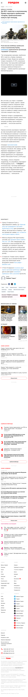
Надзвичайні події (5, 583)
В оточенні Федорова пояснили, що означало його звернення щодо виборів (13, 492)
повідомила (5, 49)
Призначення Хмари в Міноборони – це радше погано (13, 449)
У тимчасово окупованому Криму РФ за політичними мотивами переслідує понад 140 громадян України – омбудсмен (8, 317)
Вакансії (3, 632)
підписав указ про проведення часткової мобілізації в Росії (13, 226)
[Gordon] (13, 3)
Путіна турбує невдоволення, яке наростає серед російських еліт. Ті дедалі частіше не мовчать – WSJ (13, 478)
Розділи (16, 562)
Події (10, 321)
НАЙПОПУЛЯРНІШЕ (7, 423)
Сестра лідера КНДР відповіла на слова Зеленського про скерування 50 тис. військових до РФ (14, 436)
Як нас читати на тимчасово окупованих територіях (6, 643)
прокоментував (12, 145)
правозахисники (13, 287)
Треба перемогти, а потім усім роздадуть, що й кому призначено (11, 368)
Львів (2, 598)
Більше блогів (14, 378)
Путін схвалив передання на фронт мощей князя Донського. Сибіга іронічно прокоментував (13, 507)
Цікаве (2, 587)
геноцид (10, 289)
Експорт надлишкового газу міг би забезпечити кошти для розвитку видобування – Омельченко (13, 512)
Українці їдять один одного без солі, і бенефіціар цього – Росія (13, 349)
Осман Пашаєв (11, 291)
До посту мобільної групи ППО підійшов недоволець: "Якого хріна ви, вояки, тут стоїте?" (13, 355)
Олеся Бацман (19, 613)
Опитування (17, 585)
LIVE (15, 576)
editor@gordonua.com (8, 653)
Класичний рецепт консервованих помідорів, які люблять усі (8, 336)
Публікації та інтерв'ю (19, 567)
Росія (7, 287)
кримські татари (22, 287)
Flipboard (18, 618)
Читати (23, 295)
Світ (2, 571)
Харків (2, 605)
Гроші (2, 569)
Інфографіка (4, 585)
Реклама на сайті (5, 637)
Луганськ (3, 612)
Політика (3, 567)
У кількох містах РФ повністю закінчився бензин (14, 488)
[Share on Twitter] (12, 284)
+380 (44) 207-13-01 (8, 649)
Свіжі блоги (5, 346)
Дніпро (2, 607)
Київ (2, 596)
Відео (15, 583)
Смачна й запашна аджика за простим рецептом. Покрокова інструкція (14, 542)
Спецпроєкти (17, 590)
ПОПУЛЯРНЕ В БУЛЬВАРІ (8, 523)
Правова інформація (5, 639)
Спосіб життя (4, 581)
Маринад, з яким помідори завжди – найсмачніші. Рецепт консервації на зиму (14, 548)
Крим (3, 287)
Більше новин (14, 520)
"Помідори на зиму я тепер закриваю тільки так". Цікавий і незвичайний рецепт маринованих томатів (15, 536)
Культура (3, 576)
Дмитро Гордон (20, 596)
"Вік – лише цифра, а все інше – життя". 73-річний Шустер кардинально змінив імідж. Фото (15, 529)
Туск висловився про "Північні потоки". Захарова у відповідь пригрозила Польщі (13, 484)
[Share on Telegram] (15, 284)
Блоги (15, 571)
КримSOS (4, 291)
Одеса (2, 601)
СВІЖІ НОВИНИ (5, 468)
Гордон (2, 6)
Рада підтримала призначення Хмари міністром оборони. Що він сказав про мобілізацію (14, 456)
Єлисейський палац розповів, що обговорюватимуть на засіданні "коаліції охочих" (14, 502)
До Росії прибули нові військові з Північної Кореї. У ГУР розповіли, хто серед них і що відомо (14, 497)
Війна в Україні (9, 6)
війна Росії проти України (19, 289)
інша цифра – (18, 262)
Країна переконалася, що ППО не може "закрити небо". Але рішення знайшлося (15, 429)
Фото (15, 581)
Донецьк (3, 603)
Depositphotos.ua (19, 667)
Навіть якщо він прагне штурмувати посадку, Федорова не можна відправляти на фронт (13, 362)
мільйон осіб (6, 264)
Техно (2, 578)
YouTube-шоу (17, 587)
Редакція (3, 635)
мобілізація (4, 289)
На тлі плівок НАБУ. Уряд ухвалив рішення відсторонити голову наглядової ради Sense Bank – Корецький (15, 443)
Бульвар (4, 324)
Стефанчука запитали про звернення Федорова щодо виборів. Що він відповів (13, 473)
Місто (2, 593)
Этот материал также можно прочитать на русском (13, 22)
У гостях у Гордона (18, 569)
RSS (17, 620)
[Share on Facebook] (9, 284)
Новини (2, 562)
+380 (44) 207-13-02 (8, 651)
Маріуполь (3, 610)
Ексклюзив (16, 578)
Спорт (2, 574)
